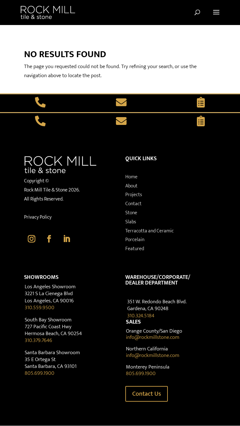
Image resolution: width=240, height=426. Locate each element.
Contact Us (146, 394)
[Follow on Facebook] (49, 238)
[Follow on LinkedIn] (66, 238)
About (131, 186)
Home (131, 177)
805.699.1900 (39, 373)
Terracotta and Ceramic (149, 231)
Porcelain (134, 239)
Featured (134, 249)
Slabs (130, 222)
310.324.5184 (140, 315)
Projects (133, 195)
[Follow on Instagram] (31, 238)
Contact (133, 204)
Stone (131, 213)
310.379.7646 (38, 340)
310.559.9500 (39, 307)
